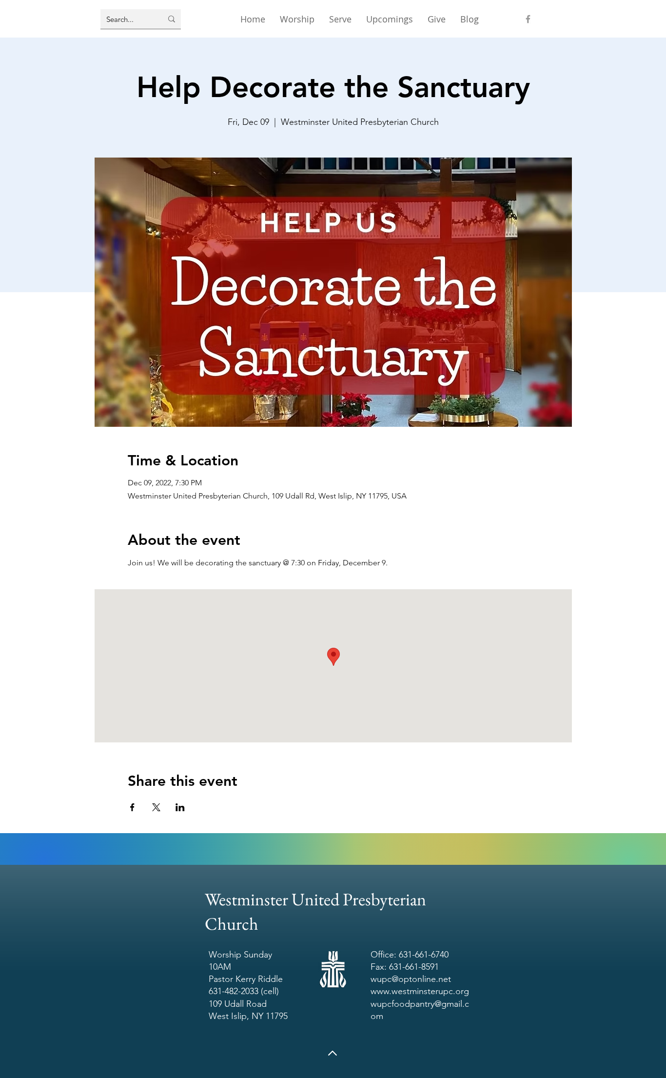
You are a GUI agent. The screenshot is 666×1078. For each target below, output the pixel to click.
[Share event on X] (156, 807)
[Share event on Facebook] (132, 807)
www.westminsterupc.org (420, 991)
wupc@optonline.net (411, 979)
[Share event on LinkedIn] (180, 807)
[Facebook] (528, 19)
